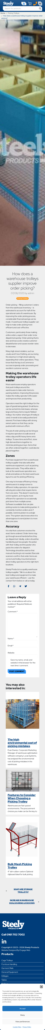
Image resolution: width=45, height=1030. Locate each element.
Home (2, 13)
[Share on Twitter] (26, 586)
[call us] (35, 3)
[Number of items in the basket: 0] (29, 3)
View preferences (22, 1021)
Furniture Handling (9, 964)
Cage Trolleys (7, 960)
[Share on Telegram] (20, 586)
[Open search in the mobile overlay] (22, 8)
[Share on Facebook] (8, 586)
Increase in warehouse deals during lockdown (22, 901)
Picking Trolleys (13, 13)
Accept (23, 1008)
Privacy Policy (27, 1027)
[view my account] (23, 3)
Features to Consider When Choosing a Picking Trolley (22, 798)
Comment (13, 611)
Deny (22, 1015)
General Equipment (9, 972)
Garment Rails (7, 968)
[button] (41, 986)
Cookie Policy (17, 1027)
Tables (4, 980)
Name (11, 638)
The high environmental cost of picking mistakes (22, 743)
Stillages (4, 976)
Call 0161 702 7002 (13, 934)
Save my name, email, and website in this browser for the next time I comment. (23, 663)
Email (10, 645)
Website (11, 653)
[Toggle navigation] (40, 4)
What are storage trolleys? (23, 890)
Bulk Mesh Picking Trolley (20, 865)
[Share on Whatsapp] (14, 586)
